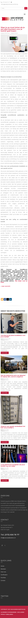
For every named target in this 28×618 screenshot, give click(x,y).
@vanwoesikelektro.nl (9, 4)
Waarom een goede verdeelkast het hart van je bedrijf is (13, 427)
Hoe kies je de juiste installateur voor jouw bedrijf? (13, 336)
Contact (3, 580)
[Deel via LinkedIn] (10, 299)
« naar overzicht (5, 286)
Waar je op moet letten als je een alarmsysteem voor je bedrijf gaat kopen (13, 29)
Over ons (3, 572)
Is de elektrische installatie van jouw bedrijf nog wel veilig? (13, 465)
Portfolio (3, 577)
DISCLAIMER (20, 612)
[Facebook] (2, 545)
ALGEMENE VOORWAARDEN (8, 612)
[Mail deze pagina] (2, 299)
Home (2, 566)
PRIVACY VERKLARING (7, 614)
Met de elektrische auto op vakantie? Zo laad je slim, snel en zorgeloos (13, 376)
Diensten (3, 569)
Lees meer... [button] (5, 353)
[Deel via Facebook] (5, 299)
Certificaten (4, 574)
